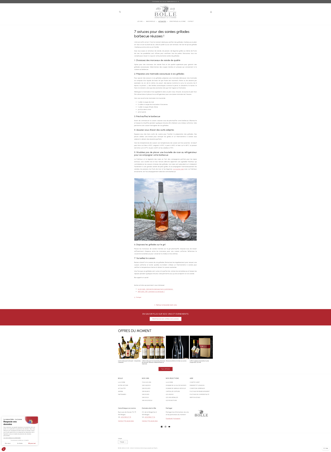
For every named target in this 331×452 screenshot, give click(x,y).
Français (122, 442)
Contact (121, 421)
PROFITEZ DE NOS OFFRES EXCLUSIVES (165, 319)
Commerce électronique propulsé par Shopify (146, 448)
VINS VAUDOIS (146, 385)
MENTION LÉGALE (195, 397)
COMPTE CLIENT (195, 382)
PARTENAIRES (122, 394)
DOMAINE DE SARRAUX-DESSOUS (176, 388)
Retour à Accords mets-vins (166, 305)
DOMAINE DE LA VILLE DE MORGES (176, 385)
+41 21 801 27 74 (126, 417)
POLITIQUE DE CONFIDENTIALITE (199, 394)
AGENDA (120, 391)
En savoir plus (129, 421)
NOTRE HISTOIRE (123, 385)
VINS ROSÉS (145, 394)
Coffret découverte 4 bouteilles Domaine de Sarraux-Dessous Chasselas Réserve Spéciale (153, 362)
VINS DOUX (145, 397)
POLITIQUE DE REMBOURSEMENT (200, 391)
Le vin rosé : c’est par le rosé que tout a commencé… (155, 289)
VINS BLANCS (146, 391)
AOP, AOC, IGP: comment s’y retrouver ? (151, 291)
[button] (120, 12)
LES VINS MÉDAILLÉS (172, 397)
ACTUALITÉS (122, 388)
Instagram (177, 418)
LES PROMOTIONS (171, 400)
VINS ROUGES (146, 388)
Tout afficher (165, 369)
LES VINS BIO (170, 394)
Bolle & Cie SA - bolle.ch (128, 448)
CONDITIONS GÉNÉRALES (197, 388)
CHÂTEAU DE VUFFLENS (173, 391)
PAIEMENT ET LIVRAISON (197, 385)
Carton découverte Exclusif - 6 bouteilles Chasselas (129, 361)
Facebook (169, 418)
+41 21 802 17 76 (149, 417)
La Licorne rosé (178, 169)
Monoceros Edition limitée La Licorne (176, 361)
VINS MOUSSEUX (147, 400)
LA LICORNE (121, 382)
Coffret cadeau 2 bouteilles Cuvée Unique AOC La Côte (199, 361)
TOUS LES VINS (146, 382)
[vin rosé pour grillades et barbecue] (165, 240)
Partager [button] (138, 297)
